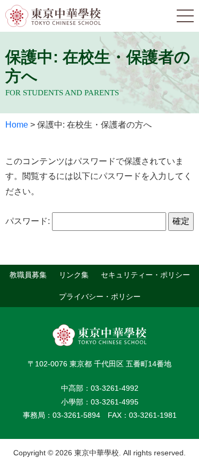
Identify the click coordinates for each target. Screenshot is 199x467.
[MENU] (185, 16)
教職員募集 (28, 275)
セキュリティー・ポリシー (145, 275)
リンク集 (74, 275)
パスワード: (28, 221)
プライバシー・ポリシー (100, 296)
